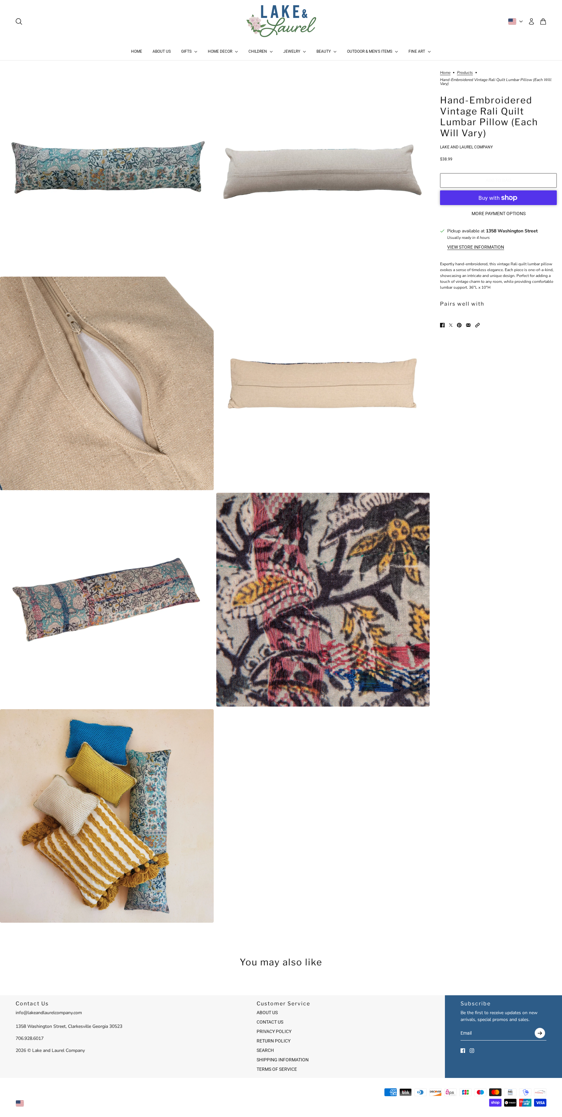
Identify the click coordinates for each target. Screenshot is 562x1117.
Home (445, 73)
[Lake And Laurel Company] (281, 21)
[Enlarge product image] (107, 167)
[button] (477, 325)
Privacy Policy (274, 1031)
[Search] (19, 21)
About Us (267, 1012)
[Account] (531, 21)
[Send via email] (468, 325)
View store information (475, 247)
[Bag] (543, 21)
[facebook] (462, 1050)
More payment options (499, 213)
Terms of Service (277, 1069)
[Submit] (540, 1033)
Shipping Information (283, 1059)
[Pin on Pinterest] (459, 325)
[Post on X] (451, 325)
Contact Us (270, 1022)
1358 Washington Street (512, 231)
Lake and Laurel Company (466, 147)
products (465, 73)
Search (265, 1050)
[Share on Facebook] (442, 325)
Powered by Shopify (281, 1103)
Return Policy (273, 1040)
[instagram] (471, 1050)
